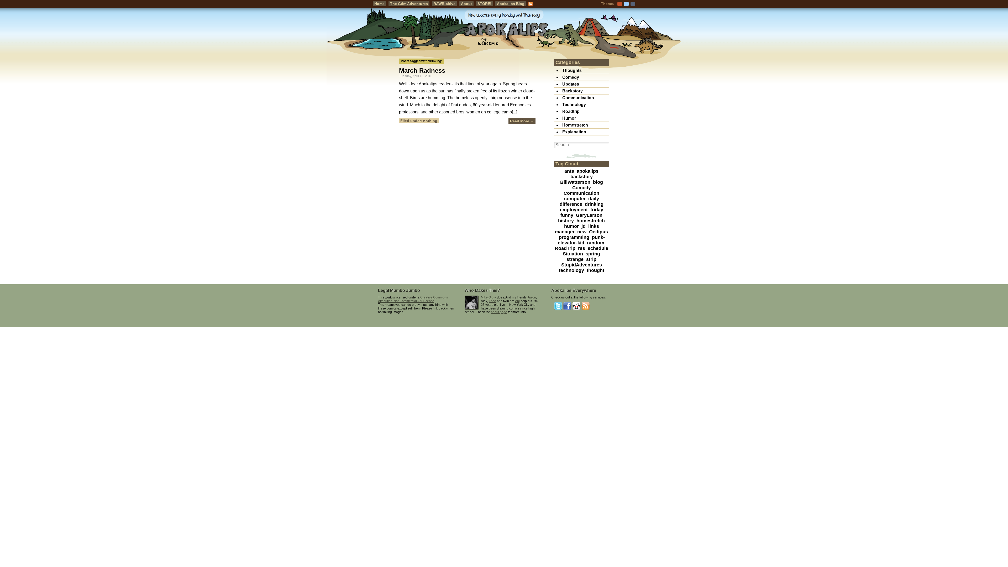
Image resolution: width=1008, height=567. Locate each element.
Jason (531, 297)
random (595, 242)
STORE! (484, 4)
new (581, 231)
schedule (598, 248)
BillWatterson (575, 182)
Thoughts (572, 70)
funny (566, 215)
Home (379, 4)
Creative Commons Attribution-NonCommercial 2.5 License (413, 299)
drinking (594, 204)
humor (571, 226)
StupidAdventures (581, 264)
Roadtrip (571, 111)
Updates (570, 84)
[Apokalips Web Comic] (504, 31)
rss (581, 248)
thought (595, 270)
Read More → (522, 121)
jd (583, 226)
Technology (574, 104)
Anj (517, 301)
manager (565, 231)
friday (596, 209)
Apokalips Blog (510, 4)
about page (499, 312)
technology (571, 270)
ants (569, 171)
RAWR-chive (444, 4)
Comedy (570, 77)
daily (593, 198)
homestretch (590, 220)
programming (574, 237)
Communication (578, 98)
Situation (573, 253)
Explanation (574, 132)
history (566, 220)
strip (591, 259)
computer (575, 198)
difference (571, 204)
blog (598, 182)
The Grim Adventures (409, 4)
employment (574, 209)
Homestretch (575, 125)
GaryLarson (589, 215)
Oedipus (598, 231)
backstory (581, 176)
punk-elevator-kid (581, 240)
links (593, 226)
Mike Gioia (488, 297)
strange (575, 259)
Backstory (572, 91)
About (466, 4)
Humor (569, 118)
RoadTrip (565, 248)
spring (593, 253)
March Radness (422, 70)
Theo (492, 301)
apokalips (587, 171)
